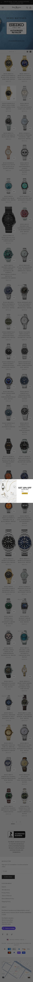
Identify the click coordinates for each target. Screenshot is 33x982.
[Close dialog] (1, 480)
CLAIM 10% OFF (25, 493)
